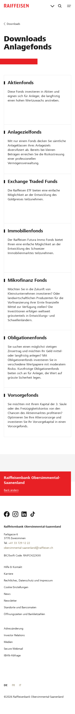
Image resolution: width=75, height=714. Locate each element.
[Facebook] (7, 514)
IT (20, 685)
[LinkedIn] (24, 514)
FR (13, 685)
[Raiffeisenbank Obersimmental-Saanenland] (16, 6)
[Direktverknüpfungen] (52, 6)
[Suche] (59, 6)
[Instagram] (15, 514)
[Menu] (69, 6)
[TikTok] (33, 514)
